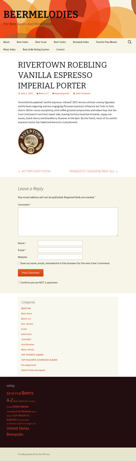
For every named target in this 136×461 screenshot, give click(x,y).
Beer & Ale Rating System (36, 49)
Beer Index (22, 42)
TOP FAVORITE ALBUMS (32, 354)
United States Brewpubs (33, 370)
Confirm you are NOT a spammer (39, 282)
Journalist (26, 339)
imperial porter (62, 93)
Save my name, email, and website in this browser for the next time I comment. (65, 263)
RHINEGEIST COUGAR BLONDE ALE (93, 171)
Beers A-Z (44, 93)
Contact (60, 49)
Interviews (26, 334)
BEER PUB (26, 308)
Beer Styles (60, 42)
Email (22, 250)
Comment (24, 204)
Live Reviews (27, 344)
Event (24, 328)
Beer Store (26, 313)
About (6, 42)
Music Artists (27, 349)
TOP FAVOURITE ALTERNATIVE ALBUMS (39, 359)
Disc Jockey (27, 323)
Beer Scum (41, 42)
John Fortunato (83, 93)
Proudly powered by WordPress (34, 454)
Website (22, 257)
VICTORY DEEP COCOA (34, 171)
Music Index (9, 49)
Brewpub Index (81, 42)
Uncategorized (28, 364)
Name (22, 243)
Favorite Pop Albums (106, 42)
